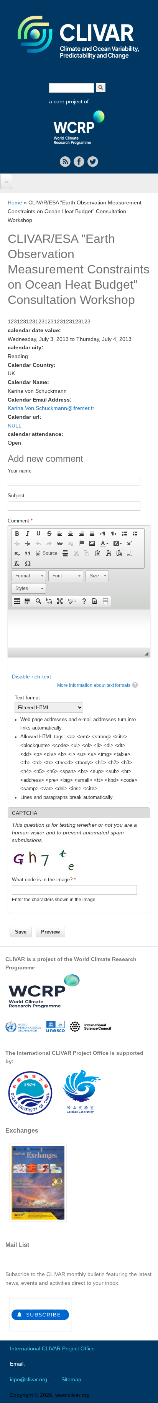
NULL (14, 426)
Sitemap (71, 1379)
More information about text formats (93, 685)
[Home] (79, 64)
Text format (27, 698)
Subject (16, 495)
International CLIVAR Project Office (52, 1348)
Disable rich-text (31, 676)
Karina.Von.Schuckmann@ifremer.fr (51, 408)
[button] (17, 533)
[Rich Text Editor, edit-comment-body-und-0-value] (79, 628)
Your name (19, 471)
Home (15, 202)
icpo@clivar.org (28, 1379)
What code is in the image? (44, 879)
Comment (20, 521)
